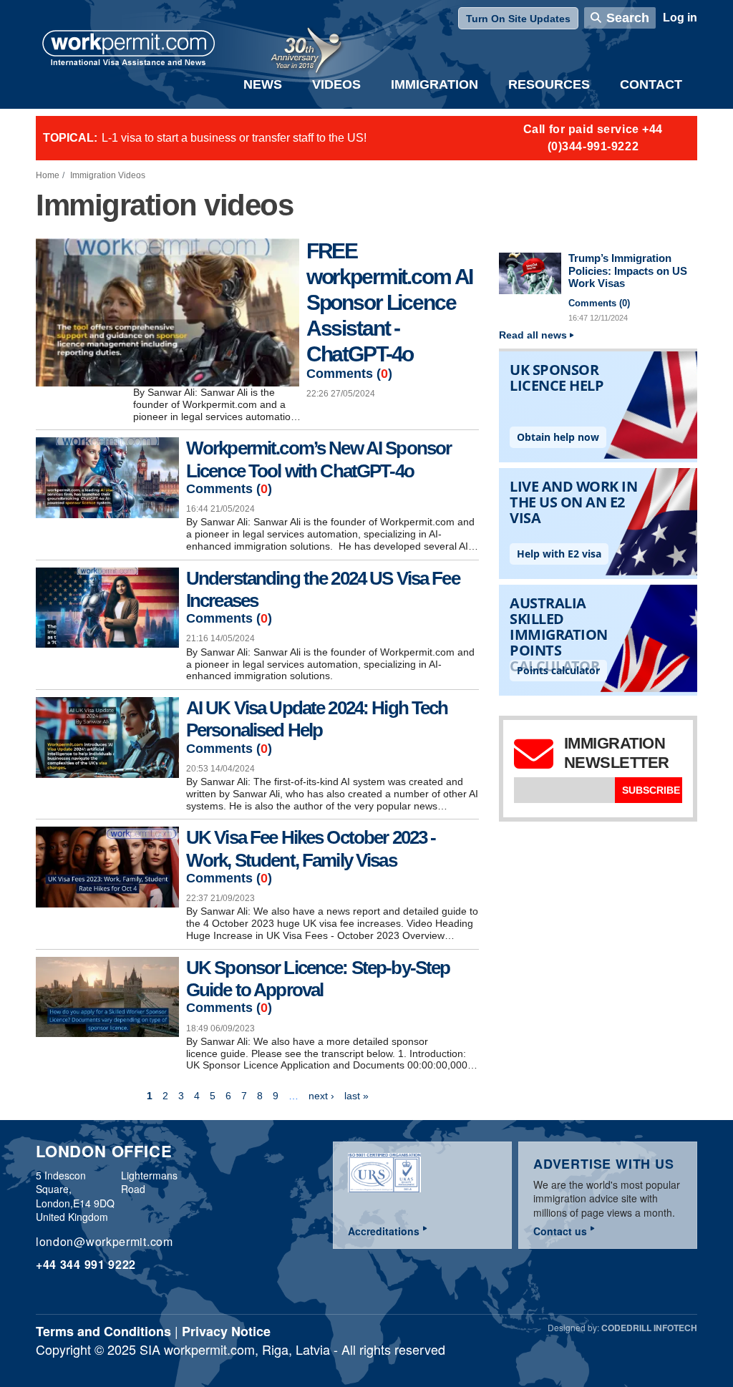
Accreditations (383, 1231)
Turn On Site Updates (518, 18)
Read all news (533, 335)
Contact (651, 84)
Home (47, 175)
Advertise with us (603, 1163)
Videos (336, 84)
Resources (549, 84)
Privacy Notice (226, 1331)
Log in (680, 17)
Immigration (434, 84)
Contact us (560, 1231)
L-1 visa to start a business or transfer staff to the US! (234, 138)
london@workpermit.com (104, 1241)
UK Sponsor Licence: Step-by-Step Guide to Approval (318, 979)
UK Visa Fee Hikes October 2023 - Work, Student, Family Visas (311, 848)
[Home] (129, 49)
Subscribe (651, 790)
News (262, 84)
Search (627, 18)
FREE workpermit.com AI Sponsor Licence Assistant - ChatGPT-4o (389, 302)
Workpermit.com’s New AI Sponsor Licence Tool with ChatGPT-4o (318, 459)
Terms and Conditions (103, 1331)
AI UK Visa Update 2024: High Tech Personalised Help (317, 719)
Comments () (349, 374)
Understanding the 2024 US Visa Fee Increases (323, 589)
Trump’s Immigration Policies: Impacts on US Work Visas (627, 271)
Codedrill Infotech (649, 1327)
